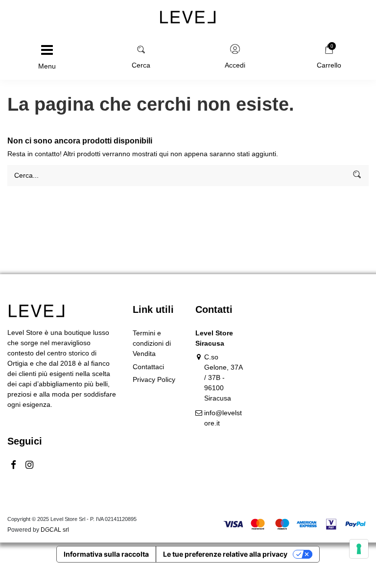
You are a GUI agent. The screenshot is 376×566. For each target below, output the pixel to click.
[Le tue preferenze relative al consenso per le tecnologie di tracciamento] (359, 549)
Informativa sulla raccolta (106, 554)
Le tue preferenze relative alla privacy (225, 554)
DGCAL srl (55, 529)
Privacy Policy (154, 379)
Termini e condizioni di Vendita (152, 343)
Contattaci (148, 367)
